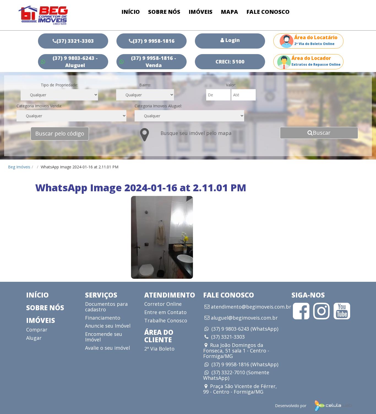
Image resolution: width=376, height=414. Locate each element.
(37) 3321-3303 (228, 336)
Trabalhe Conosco (165, 320)
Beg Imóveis (19, 166)
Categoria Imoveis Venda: (39, 105)
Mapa (229, 11)
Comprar (36, 329)
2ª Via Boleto (159, 348)
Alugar (34, 338)
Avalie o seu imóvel (107, 347)
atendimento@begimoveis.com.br (251, 307)
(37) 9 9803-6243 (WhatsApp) (244, 328)
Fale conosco (268, 11)
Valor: (231, 84)
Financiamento (102, 317)
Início (130, 11)
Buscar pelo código (59, 133)
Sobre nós (164, 11)
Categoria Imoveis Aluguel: (158, 105)
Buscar (322, 132)
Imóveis (200, 11)
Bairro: (145, 84)
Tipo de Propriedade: (59, 84)
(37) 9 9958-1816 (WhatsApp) (244, 364)
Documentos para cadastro (106, 307)
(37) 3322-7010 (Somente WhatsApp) (236, 375)
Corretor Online (163, 304)
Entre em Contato (165, 312)
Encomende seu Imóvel (103, 337)
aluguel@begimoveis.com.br (244, 318)
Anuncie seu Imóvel (107, 325)
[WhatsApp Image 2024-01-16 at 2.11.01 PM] (161, 237)
